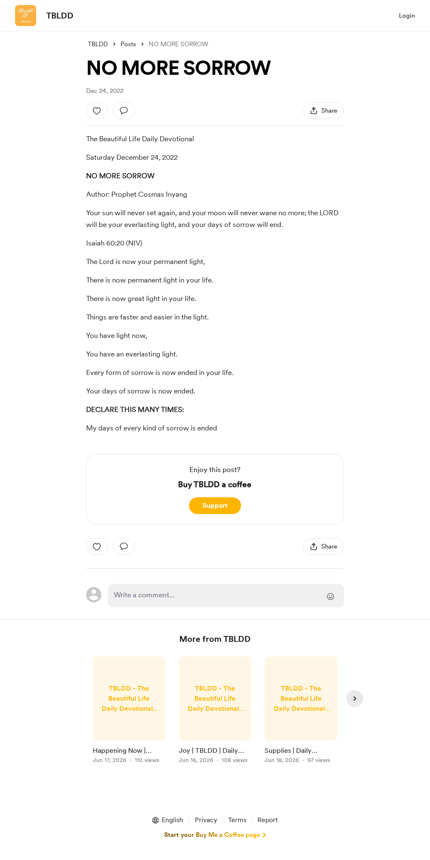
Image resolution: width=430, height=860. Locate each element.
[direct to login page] (226, 595)
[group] (129, 711)
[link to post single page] (129, 711)
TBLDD (59, 16)
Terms (237, 820)
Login (407, 15)
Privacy (206, 820)
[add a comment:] (124, 110)
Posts (128, 44)
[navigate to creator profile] (25, 15)
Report (267, 820)
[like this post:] (97, 110)
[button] (167, 820)
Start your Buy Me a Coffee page (212, 835)
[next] (354, 698)
